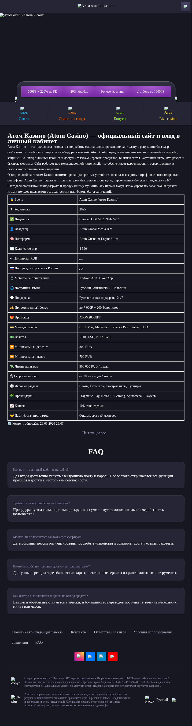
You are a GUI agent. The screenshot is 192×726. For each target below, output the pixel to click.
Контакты (79, 632)
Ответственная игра (110, 632)
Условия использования (153, 632)
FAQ (39, 642)
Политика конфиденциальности (37, 632)
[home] (96, 6)
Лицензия (20, 642)
